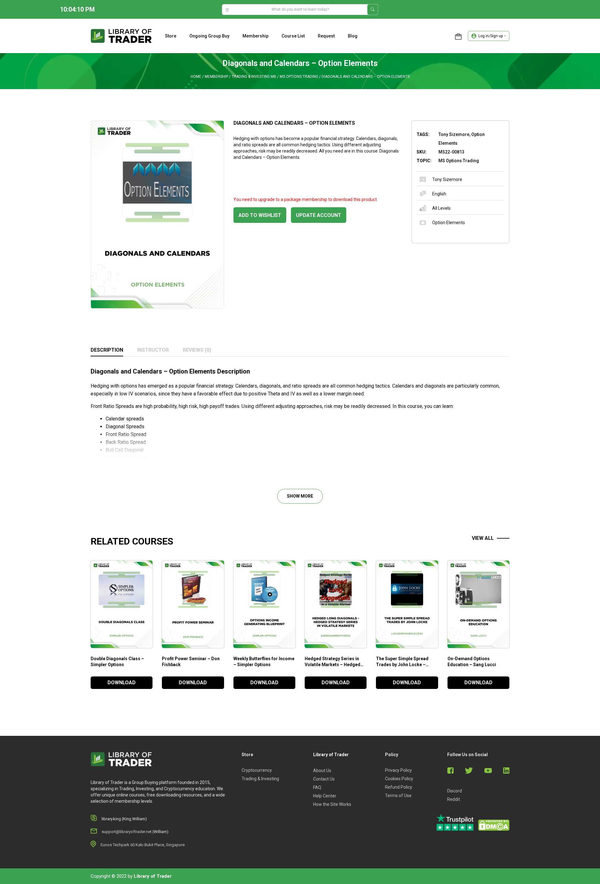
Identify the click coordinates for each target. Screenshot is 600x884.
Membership (255, 35)
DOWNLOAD (122, 683)
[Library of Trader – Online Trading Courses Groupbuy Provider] (121, 35)
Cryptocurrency (257, 770)
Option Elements (448, 222)
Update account (318, 215)
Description (107, 350)
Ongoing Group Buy (209, 35)
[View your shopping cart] (458, 36)
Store (170, 35)
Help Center (324, 795)
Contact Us (324, 778)
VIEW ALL (483, 538)
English (439, 193)
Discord (454, 790)
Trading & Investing (260, 778)
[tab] (107, 350)
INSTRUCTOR (153, 350)
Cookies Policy (399, 778)
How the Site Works (332, 804)
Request (326, 35)
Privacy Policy (398, 770)
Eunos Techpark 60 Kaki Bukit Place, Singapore (143, 844)
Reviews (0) (197, 350)
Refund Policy (398, 787)
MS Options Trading (299, 76)
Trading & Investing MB (254, 76)
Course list (293, 35)
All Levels (441, 208)
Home (196, 76)
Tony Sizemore (447, 179)
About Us (322, 770)
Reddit (453, 799)
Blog (353, 35)
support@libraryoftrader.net (127, 831)
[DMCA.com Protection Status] (493, 825)
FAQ (317, 787)
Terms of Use (398, 795)
